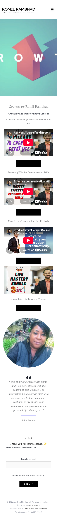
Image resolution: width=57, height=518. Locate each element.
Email (28, 459)
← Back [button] (28, 438)
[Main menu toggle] (52, 9)
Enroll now (28, 163)
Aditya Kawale (34, 505)
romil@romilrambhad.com (35, 508)
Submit (28, 484)
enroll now (28, 212)
